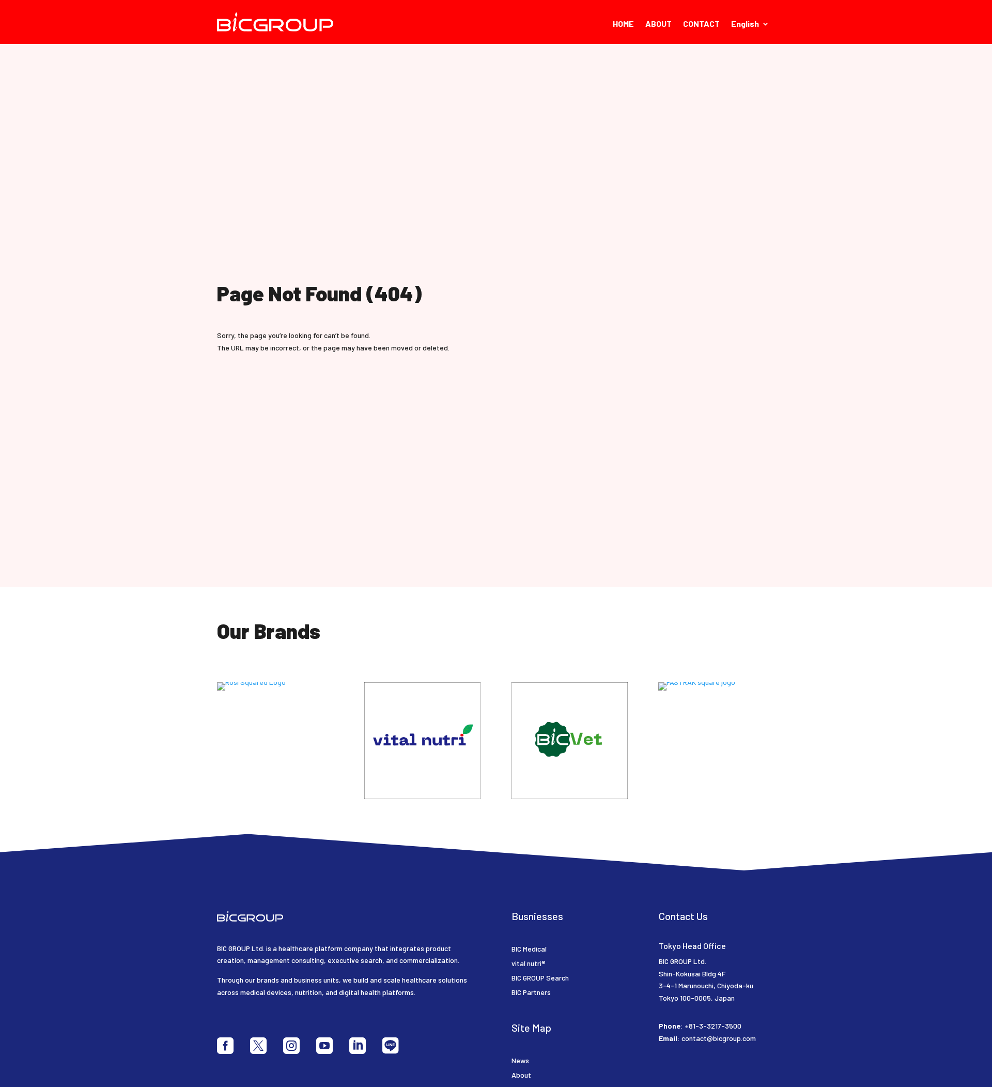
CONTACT (701, 24)
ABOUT (658, 24)
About (521, 1074)
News (520, 1060)
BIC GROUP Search (540, 977)
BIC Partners (531, 992)
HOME (623, 24)
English (745, 24)
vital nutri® (529, 963)
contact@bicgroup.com (718, 1038)
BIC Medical (529, 948)
